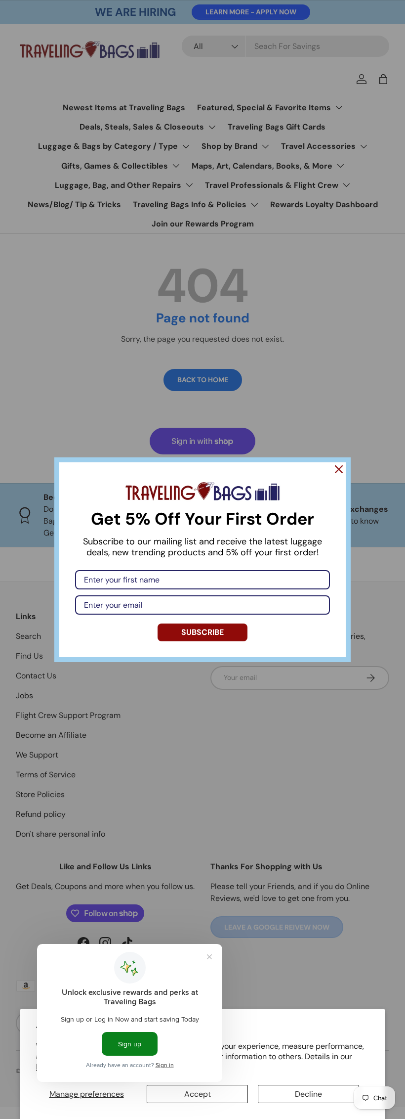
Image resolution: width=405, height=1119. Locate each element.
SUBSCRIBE (202, 632)
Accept (197, 1094)
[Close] (339, 469)
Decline (308, 1094)
